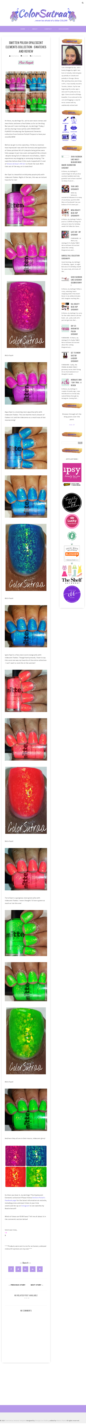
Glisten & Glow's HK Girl (16, 164)
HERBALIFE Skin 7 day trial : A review (76, 382)
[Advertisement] (26, 1382)
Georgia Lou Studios (42, 1420)
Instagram (25, 1206)
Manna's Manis (61, 1420)
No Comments (36, 56)
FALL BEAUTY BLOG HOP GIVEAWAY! (75, 307)
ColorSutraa (15, 56)
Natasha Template (20, 1420)
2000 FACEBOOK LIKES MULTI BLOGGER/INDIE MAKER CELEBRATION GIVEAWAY (72, 162)
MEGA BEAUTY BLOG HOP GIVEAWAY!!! (75, 213)
